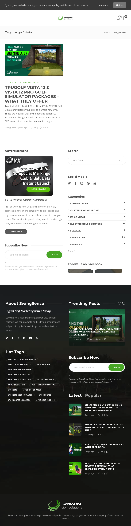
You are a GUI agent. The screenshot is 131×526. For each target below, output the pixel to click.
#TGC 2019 (12, 390)
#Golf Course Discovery (19, 369)
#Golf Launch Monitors (19, 380)
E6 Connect (97, 216)
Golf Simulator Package (22, 82)
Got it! (119, 5)
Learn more (104, 5)
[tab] (75, 395)
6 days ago (89, 473)
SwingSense (10, 127)
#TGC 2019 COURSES (32, 390)
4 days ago (90, 434)
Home (107, 32)
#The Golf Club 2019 (45, 400)
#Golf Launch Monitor (19, 375)
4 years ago (22, 127)
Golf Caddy (97, 237)
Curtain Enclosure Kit (97, 209)
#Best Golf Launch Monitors (22, 359)
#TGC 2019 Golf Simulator (20, 395)
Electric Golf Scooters (97, 223)
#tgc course (45, 395)
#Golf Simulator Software (44, 385)
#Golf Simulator (45, 380)
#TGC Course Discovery (19, 400)
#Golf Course (43, 364)
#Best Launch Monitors (19, 364)
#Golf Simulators (16, 385)
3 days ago (78, 339)
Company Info (97, 203)
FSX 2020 (97, 230)
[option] (97, 327)
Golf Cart (97, 244)
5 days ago (89, 451)
